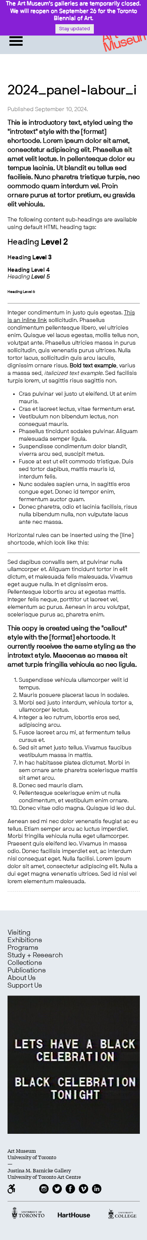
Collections (25, 963)
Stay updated (74, 28)
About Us (22, 978)
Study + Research (35, 955)
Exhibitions (25, 940)
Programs (23, 947)
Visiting (19, 932)
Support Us (25, 985)
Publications (27, 970)
